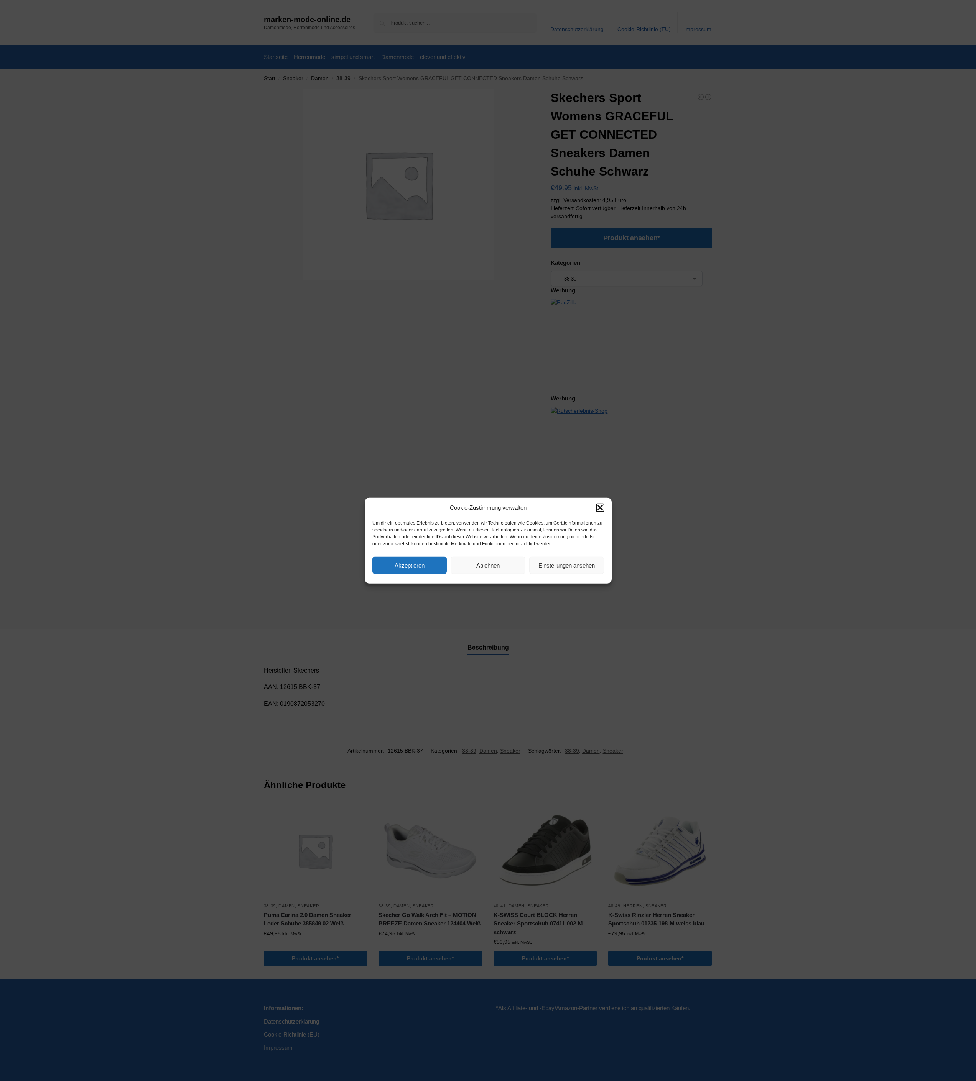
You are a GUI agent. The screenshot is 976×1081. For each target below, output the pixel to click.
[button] (600, 508)
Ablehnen (488, 565)
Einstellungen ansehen (566, 565)
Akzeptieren (410, 565)
